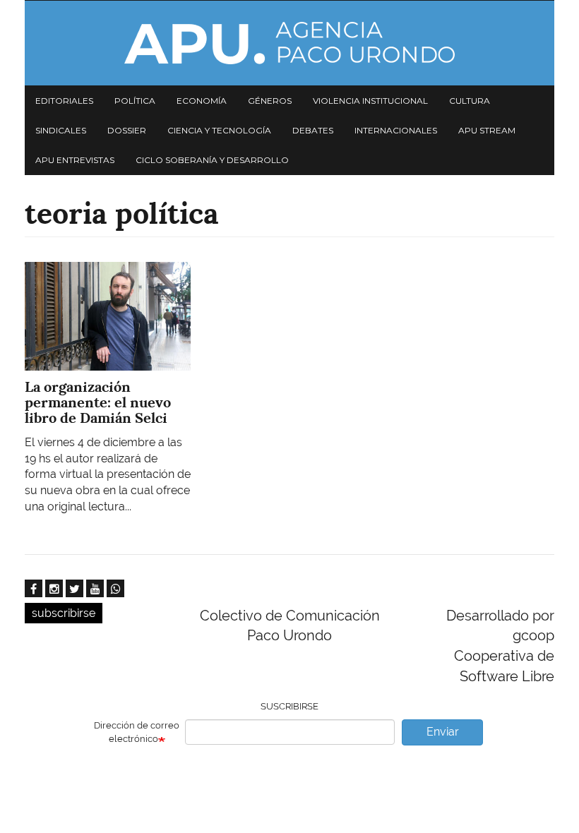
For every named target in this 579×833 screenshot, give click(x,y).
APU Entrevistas (74, 160)
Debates (312, 130)
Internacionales (395, 130)
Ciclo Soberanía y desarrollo (212, 160)
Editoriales (64, 100)
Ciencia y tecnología (219, 130)
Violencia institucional (370, 100)
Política (134, 100)
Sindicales (60, 130)
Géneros (270, 100)
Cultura (469, 100)
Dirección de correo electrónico (136, 732)
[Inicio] (289, 43)
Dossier (126, 130)
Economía (202, 100)
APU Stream (486, 130)
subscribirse (63, 613)
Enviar (442, 731)
